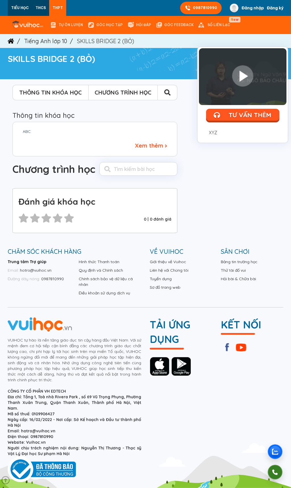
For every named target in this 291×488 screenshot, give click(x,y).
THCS (41, 8)
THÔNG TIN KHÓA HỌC (50, 92)
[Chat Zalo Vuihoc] (275, 451)
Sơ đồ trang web (165, 287)
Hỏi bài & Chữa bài (238, 278)
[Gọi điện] (275, 472)
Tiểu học (20, 8)
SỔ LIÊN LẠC (219, 22)
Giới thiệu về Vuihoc (168, 261)
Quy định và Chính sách (101, 270)
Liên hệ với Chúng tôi (169, 270)
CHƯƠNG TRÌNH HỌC (123, 92)
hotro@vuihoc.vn (35, 270)
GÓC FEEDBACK (179, 25)
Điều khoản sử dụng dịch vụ (104, 293)
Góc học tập (109, 25)
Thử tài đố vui (233, 270)
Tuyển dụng (161, 278)
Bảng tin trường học (239, 261)
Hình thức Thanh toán (99, 261)
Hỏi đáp (143, 25)
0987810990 (205, 8)
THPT (58, 8)
